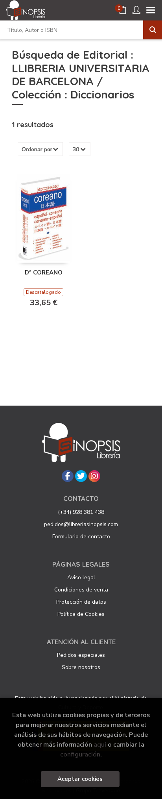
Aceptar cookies (80, 779)
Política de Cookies (81, 614)
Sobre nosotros (81, 667)
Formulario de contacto (81, 536)
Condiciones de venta (81, 589)
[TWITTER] (81, 476)
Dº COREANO (44, 272)
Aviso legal (81, 577)
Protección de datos (81, 602)
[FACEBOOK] (68, 476)
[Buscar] (152, 29)
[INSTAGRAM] (94, 476)
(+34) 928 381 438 (81, 512)
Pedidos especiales (81, 655)
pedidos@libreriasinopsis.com (81, 524)
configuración (80, 754)
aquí (100, 744)
